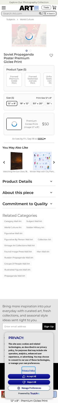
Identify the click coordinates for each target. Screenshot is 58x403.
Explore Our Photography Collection (29, 2)
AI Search (51, 14)
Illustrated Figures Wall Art (17, 269)
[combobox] (19, 13)
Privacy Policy (28, 370)
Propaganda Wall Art (14, 276)
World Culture (27, 19)
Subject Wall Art (34, 221)
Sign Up (49, 326)
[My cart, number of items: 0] (54, 7)
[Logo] (29, 8)
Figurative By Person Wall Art (18, 239)
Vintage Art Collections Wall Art (19, 245)
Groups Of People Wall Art (17, 263)
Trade (46, 7)
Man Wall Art (43, 251)
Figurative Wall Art (13, 233)
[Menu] (3, 7)
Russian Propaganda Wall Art (18, 257)
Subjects (10, 19)
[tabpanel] (29, 114)
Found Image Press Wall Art (18, 251)
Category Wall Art (12, 221)
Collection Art (44, 239)
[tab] (14, 80)
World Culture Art (12, 227)
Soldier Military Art (35, 227)
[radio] (11, 103)
